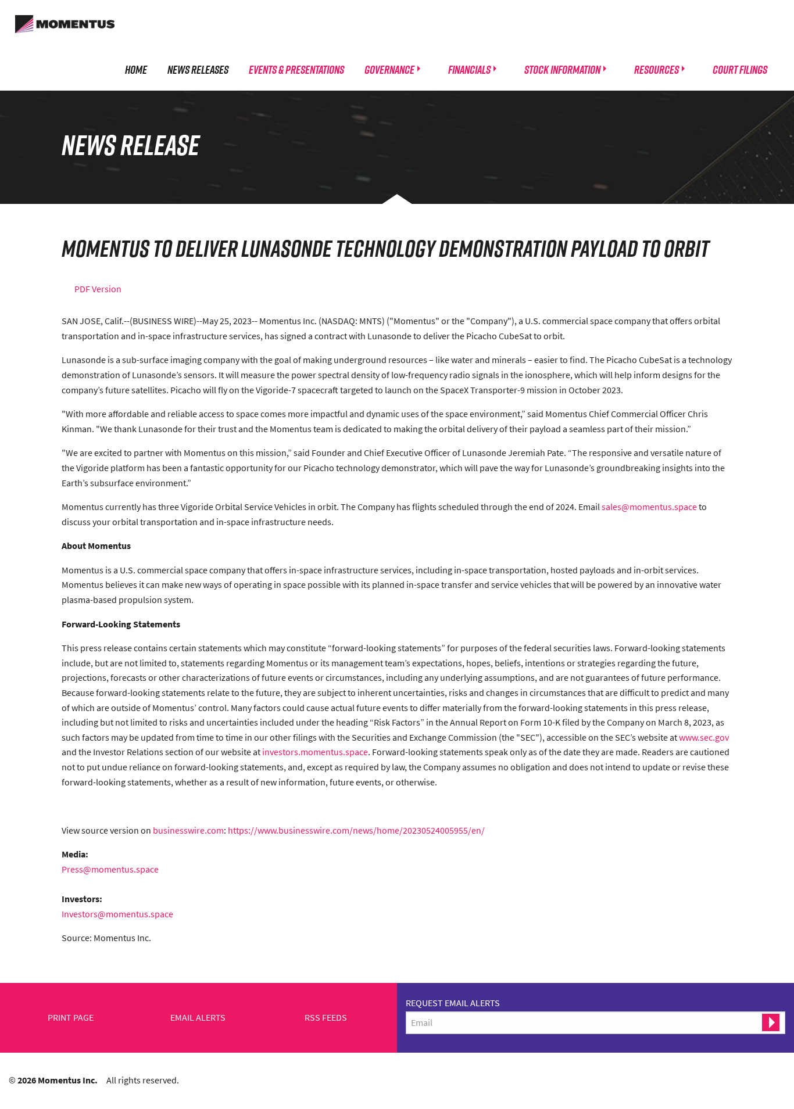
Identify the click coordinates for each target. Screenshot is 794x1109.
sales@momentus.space (649, 506)
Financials (469, 69)
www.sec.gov (704, 737)
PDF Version (97, 289)
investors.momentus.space (315, 752)
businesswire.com (188, 830)
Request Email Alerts (453, 1002)
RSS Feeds (326, 1017)
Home (136, 69)
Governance (389, 69)
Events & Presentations (296, 69)
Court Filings (740, 69)
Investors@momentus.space (117, 914)
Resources (656, 69)
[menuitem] (136, 69)
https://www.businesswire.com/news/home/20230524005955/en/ (356, 830)
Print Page (71, 1017)
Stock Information (562, 69)
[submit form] (770, 1022)
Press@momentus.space (110, 869)
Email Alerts (198, 1017)
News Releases (197, 69)
